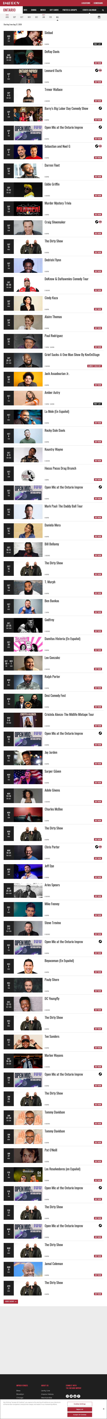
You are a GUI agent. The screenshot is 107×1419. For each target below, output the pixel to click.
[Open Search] (103, 10)
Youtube (74, 1396)
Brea (18, 1391)
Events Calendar (89, 10)
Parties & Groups (70, 10)
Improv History (47, 1394)
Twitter (71, 1396)
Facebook (78, 1396)
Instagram (67, 1396)
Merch (43, 10)
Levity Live (45, 1391)
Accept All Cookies (79, 1414)
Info (25, 10)
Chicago (19, 1398)
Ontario (9, 9)
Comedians (98, 3)
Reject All (79, 1409)
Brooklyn (20, 1394)
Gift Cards (54, 10)
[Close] (103, 1409)
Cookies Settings (80, 1404)
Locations (86, 3)
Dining (33, 10)
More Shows (9, 1301)
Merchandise (46, 1398)
